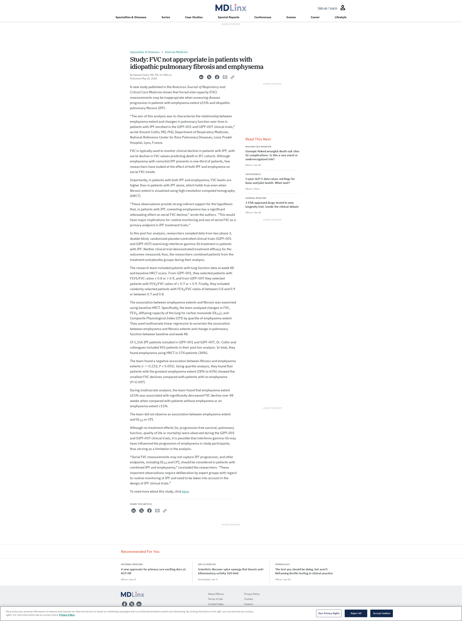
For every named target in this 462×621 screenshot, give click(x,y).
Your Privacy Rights (329, 613)
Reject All (356, 613)
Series (166, 17)
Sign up (322, 8)
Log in (333, 8)
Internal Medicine (176, 52)
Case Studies (194, 17)
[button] (232, 77)
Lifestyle (340, 17)
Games (291, 17)
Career (315, 17)
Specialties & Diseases (131, 17)
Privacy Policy (67, 614)
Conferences (262, 17)
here (185, 491)
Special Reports (228, 17)
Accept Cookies (381, 613)
